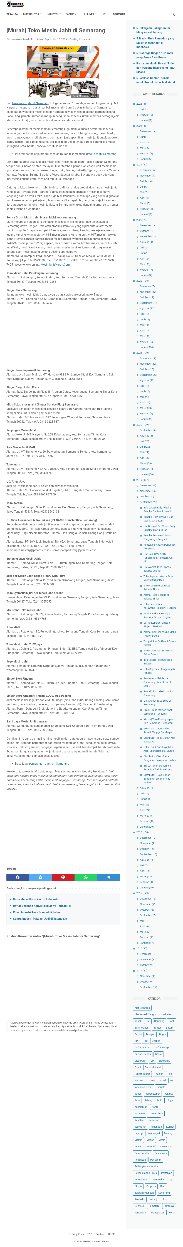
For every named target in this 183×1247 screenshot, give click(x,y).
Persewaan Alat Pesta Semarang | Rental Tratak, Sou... (158, 682)
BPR (137, 1040)
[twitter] (40, 877)
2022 (142, 280)
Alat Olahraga (142, 1007)
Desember (147, 131)
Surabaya (169, 1206)
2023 (141, 219)
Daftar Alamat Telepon (96, 1241)
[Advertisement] (63, 335)
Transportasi (158, 1212)
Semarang (164, 1192)
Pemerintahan (142, 1153)
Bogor (162, 1034)
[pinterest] (63, 877)
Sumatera (154, 1206)
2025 (141, 125)
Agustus (146, 242)
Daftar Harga (162, 1047)
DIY (152, 1060)
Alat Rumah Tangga (146, 1014)
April (144, 142)
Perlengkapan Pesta (146, 1173)
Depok (158, 1054)
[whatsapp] (86, 877)
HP (103, 14)
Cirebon (156, 1040)
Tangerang (141, 1212)
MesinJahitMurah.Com (55, 264)
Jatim (160, 1100)
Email (138, 1067)
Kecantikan (156, 1113)
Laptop (139, 1133)
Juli (144, 109)
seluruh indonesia (144, 1192)
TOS (89, 1234)
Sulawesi (139, 1206)
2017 (142, 893)
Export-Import (142, 1073)
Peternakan (158, 1179)
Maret (145, 148)
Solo (165, 1199)
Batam (169, 1027)
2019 (142, 479)
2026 (141, 103)
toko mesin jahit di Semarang (30, 103)
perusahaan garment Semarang (49, 763)
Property (151, 1186)
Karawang (140, 1113)
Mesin (162, 1139)
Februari (146, 114)
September (148, 236)
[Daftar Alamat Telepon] (17, 4)
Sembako (140, 1199)
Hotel (163, 1080)
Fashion (71, 14)
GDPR (111, 1234)
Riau (162, 1186)
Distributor (31, 14)
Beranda (12, 14)
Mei (144, 192)
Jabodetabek (152, 1093)
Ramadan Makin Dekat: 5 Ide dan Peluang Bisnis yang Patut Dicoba (155, 68)
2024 (141, 164)
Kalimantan (141, 1106)
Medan (150, 1139)
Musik (138, 1146)
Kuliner (89, 14)
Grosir (152, 1080)
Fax (170, 1073)
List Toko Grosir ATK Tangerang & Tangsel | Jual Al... (158, 558)
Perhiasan (140, 1159)
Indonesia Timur (143, 1087)
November (147, 175)
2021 (142, 352)
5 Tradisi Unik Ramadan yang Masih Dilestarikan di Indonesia (155, 43)
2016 (141, 948)
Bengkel (150, 1034)
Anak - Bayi (167, 1014)
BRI (146, 1040)
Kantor (155, 1106)
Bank (171, 1021)
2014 (141, 970)
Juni (144, 136)
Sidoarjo (153, 1199)
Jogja (170, 1100)
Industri (52, 14)
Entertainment (153, 1067)
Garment (139, 1080)
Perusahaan (141, 1179)
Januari (146, 120)
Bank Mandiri (142, 1027)
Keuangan (156, 1126)
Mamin (138, 1139)
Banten (158, 1027)
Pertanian (166, 1173)
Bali (148, 1021)
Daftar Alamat (142, 1047)
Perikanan (155, 1159)
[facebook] (17, 877)
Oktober (146, 181)
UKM (172, 1212)
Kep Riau (139, 1120)
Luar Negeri (153, 1133)
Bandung (159, 1021)
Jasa (137, 1100)
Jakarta (168, 1093)
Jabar (138, 1093)
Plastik (138, 1186)
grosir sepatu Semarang (101, 154)
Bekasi (138, 1034)
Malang (168, 1133)
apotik (138, 1021)
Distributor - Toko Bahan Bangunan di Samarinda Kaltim (157, 779)
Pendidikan (161, 1153)
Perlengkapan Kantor (146, 1166)
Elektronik (164, 1060)
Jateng (148, 1100)
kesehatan (140, 1126)
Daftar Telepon (143, 1054)
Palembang (166, 1146)
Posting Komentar (80, 39)
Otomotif (119, 14)
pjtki (172, 1179)
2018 (142, 832)
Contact (100, 1234)
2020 (142, 424)
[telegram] (108, 877)
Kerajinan (154, 1120)
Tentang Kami (76, 1234)
